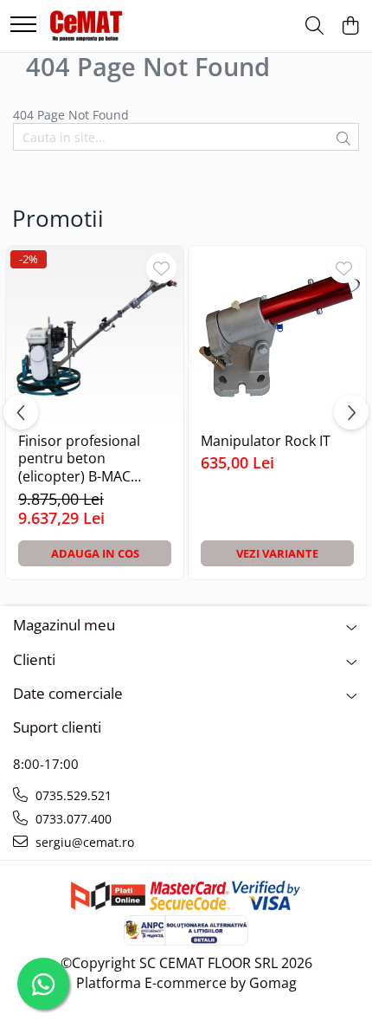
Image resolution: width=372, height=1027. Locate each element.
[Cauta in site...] (314, 26)
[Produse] (23, 25)
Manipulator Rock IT (265, 441)
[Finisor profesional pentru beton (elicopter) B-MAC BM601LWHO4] (94, 334)
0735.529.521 (72, 795)
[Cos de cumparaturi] (350, 26)
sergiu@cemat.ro (83, 842)
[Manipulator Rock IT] (277, 334)
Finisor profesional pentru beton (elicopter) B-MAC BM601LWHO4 (79, 459)
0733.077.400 (72, 819)
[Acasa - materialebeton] (87, 26)
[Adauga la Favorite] (161, 268)
